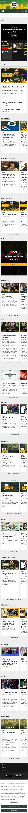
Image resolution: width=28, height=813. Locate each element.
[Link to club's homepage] (3, 10)
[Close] (26, 781)
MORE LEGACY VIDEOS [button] (14, 758)
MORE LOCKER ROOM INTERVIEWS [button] (14, 194)
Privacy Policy (12, 799)
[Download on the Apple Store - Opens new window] (8, 776)
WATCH (14, 264)
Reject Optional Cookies (14, 806)
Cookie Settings (14, 802)
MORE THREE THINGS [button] (14, 637)
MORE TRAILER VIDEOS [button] (14, 397)
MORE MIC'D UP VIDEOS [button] (14, 434)
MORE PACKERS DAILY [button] (14, 315)
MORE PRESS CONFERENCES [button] (14, 234)
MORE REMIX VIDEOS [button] (14, 551)
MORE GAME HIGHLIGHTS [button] (14, 154)
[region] (14, 796)
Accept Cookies (14, 810)
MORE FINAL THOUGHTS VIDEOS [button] (14, 513)
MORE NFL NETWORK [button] (14, 672)
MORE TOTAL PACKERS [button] (14, 711)
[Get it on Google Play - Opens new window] (18, 776)
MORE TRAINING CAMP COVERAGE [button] (14, 599)
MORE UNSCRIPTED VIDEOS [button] (14, 362)
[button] (14, 35)
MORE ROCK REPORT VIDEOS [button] (14, 473)
